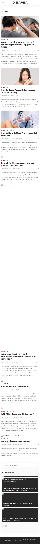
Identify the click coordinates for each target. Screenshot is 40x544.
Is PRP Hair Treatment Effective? (17, 414)
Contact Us (25, 539)
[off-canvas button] (3, 2)
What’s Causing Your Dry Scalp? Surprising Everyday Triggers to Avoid (17, 44)
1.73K (37, 444)
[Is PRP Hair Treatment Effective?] (2, 408)
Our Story (33, 539)
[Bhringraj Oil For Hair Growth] (12, 436)
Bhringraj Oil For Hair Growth (15, 441)
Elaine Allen (5, 50)
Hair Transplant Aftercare (14, 386)
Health (12, 130)
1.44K (37, 138)
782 (38, 95)
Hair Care (5, 39)
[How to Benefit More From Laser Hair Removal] (20, 119)
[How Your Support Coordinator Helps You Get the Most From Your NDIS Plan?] (20, 515)
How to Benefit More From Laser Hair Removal (19, 134)
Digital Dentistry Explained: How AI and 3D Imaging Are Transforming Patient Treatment (20, 489)
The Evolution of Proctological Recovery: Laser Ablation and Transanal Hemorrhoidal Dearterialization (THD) (18, 479)
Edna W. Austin (6, 138)
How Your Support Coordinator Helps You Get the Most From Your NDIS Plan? (19, 519)
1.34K (37, 168)
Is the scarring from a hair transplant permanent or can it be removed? (18, 356)
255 (38, 50)
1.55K (37, 417)
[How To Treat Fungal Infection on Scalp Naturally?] (20, 76)
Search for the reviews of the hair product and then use (18, 164)
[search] (37, 2)
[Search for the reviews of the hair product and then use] (2, 157)
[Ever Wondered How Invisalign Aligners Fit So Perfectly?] (20, 500)
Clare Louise (5, 362)
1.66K (37, 389)
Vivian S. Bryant (6, 444)
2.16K (37, 362)
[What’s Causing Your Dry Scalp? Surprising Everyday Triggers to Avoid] (20, 27)
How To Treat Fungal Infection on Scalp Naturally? (18, 91)
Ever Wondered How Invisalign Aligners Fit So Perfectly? (17, 504)
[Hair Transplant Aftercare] (2, 381)
